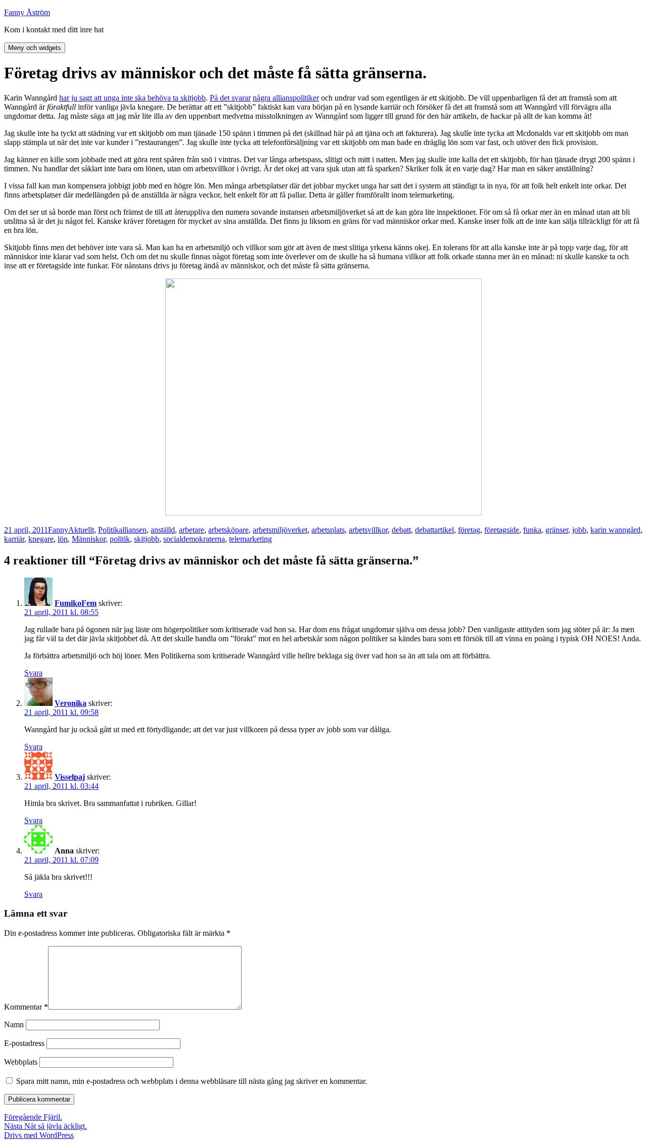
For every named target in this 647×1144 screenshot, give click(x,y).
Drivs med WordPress (39, 1135)
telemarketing (250, 539)
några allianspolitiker (286, 97)
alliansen (133, 530)
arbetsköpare (228, 530)
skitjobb (146, 539)
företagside (501, 530)
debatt (401, 530)
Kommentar (26, 1007)
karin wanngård (615, 530)
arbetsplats (328, 530)
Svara (33, 673)
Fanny (58, 530)
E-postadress (24, 1043)
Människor (89, 539)
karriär (14, 539)
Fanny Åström (27, 12)
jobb (579, 530)
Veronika (70, 703)
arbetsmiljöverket (280, 530)
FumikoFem (76, 603)
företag (469, 530)
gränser (556, 530)
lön (63, 539)
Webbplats (20, 1062)
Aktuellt (81, 530)
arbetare (191, 530)
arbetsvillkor (368, 530)
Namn (14, 1024)
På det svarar (230, 97)
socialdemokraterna (194, 539)
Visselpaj (70, 777)
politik (120, 539)
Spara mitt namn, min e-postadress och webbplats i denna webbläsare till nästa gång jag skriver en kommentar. (191, 1081)
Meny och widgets (34, 48)
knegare (41, 539)
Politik (108, 530)
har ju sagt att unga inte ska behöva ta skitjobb (132, 97)
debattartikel (434, 530)
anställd (163, 530)
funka (532, 530)
